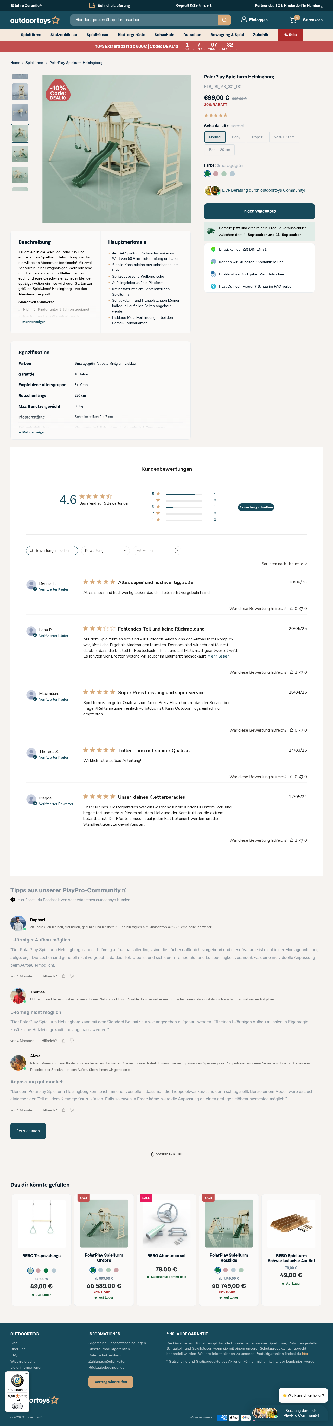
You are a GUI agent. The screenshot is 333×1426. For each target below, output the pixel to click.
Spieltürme (31, 35)
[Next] (178, 149)
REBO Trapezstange (41, 1255)
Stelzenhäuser (64, 35)
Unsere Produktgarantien (109, 1349)
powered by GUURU (169, 1154)
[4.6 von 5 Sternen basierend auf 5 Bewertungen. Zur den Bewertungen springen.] (216, 115)
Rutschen (192, 35)
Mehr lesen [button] (218, 656)
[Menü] (26, 1374)
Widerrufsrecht (22, 1361)
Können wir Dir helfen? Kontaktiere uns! (251, 262)
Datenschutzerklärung (106, 1355)
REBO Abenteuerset (166, 1255)
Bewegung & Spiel (227, 35)
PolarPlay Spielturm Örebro (104, 1258)
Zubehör (261, 35)
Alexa (35, 1056)
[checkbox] (157, 550)
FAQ (14, 1355)
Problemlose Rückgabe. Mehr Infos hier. (252, 274)
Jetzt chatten (28, 1131)
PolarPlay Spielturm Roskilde (229, 1258)
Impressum (19, 1373)
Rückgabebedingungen (107, 1367)
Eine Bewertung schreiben (256, 507)
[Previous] (54, 149)
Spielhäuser (98, 35)
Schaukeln (164, 35)
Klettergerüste (131, 35)
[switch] (17, 1406)
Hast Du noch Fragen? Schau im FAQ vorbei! (256, 286)
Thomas (37, 992)
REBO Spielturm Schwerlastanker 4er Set (291, 1258)
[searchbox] (52, 550)
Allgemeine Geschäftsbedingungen (117, 1343)
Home (15, 63)
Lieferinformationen (26, 1367)
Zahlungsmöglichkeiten (107, 1361)
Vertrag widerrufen (111, 1382)
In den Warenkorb (259, 211)
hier (305, 1353)
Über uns (17, 1349)
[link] (184, 495)
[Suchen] (224, 20)
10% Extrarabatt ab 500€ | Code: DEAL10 (166, 46)
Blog (14, 1343)
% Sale (290, 35)
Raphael (37, 920)
